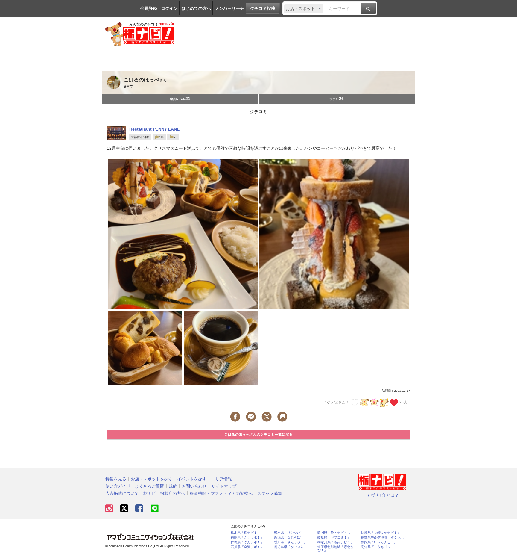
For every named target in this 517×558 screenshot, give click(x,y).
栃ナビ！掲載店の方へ (164, 493)
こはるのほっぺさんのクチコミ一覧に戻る (258, 435)
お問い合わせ (194, 486)
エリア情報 (221, 479)
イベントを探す (191, 479)
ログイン (169, 8)
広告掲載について (122, 493)
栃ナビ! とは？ (385, 495)
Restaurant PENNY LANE (154, 129)
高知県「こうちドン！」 (379, 547)
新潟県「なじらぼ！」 (290, 537)
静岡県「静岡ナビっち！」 (337, 532)
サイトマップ (223, 486)
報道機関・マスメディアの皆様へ (221, 493)
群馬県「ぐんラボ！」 (247, 542)
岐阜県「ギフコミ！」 (333, 537)
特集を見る (115, 479)
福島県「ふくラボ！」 (247, 537)
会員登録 (148, 8)
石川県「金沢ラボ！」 (247, 547)
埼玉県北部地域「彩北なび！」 (335, 548)
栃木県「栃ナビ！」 (245, 532)
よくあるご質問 (149, 486)
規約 (173, 486)
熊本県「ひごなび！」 (290, 532)
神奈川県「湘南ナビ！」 (335, 542)
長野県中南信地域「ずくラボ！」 (385, 537)
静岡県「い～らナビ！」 (379, 542)
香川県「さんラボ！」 (290, 542)
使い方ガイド (117, 486)
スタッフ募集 (269, 493)
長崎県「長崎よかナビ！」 (380, 532)
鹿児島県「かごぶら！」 (292, 547)
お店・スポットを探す (152, 479)
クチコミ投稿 (262, 8)
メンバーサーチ (229, 8)
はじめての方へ (196, 8)
